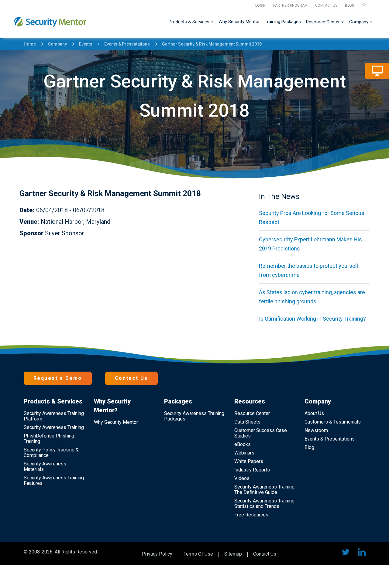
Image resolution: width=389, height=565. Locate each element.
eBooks (242, 444)
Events (82, 44)
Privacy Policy (157, 554)
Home (30, 44)
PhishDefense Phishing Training (49, 438)
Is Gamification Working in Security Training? (312, 318)
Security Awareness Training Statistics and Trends (264, 503)
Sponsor (31, 233)
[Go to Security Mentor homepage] (51, 19)
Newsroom (316, 430)
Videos (242, 478)
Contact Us (326, 5)
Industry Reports (252, 470)
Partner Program (290, 5)
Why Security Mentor (239, 21)
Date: (27, 210)
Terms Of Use (198, 554)
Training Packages (283, 21)
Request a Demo (57, 378)
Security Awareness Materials (45, 466)
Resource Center (323, 22)
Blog (349, 5)
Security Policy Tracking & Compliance (51, 452)
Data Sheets (247, 422)
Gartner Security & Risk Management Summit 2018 (209, 44)
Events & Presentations (124, 44)
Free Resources (251, 515)
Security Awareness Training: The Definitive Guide (264, 489)
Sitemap (233, 554)
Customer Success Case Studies (260, 433)
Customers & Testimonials (333, 422)
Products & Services (189, 22)
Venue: (29, 221)
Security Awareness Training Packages (194, 416)
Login (260, 5)
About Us (314, 413)
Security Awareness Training (54, 427)
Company (358, 22)
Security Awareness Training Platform (54, 416)
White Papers (248, 461)
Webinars (244, 453)
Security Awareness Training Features (54, 480)
